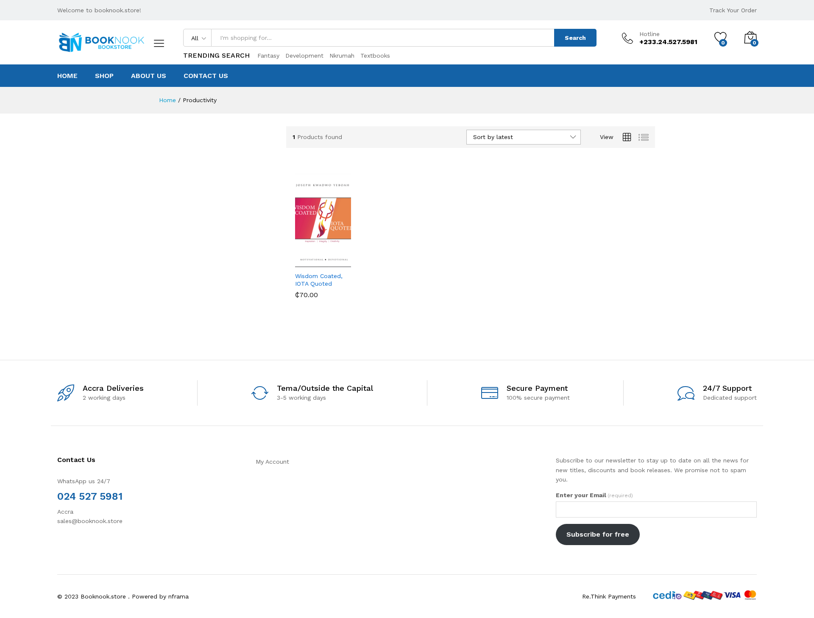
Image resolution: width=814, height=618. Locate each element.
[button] (298, 258)
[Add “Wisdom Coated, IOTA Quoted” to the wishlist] (324, 258)
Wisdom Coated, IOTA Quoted (319, 280)
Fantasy (268, 55)
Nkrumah (341, 55)
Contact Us (206, 75)
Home (67, 75)
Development (304, 55)
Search (575, 37)
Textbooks (375, 55)
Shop (104, 75)
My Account (272, 461)
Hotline (649, 34)
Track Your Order (733, 10)
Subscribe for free (597, 534)
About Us (148, 75)
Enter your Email (594, 495)
